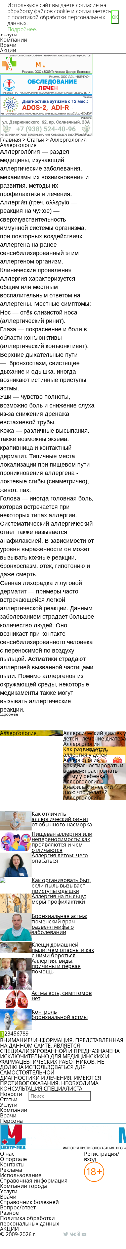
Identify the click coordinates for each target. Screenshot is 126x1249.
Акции (8, 50)
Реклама (11, 1169)
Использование (20, 1175)
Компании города (23, 1186)
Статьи (35, 139)
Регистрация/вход (101, 1156)
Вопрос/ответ (18, 1207)
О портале (13, 1159)
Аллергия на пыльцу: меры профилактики (59, 899)
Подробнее (21, 29)
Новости (11, 1094)
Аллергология (68, 139)
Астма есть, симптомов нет (62, 995)
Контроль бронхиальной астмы (60, 1014)
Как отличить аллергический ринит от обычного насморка (62, 819)
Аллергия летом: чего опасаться (60, 858)
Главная (10, 139)
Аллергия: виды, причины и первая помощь (56, 966)
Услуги (8, 1104)
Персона (11, 1120)
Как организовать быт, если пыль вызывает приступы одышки (61, 885)
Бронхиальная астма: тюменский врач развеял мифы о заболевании (59, 924)
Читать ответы (110, 163)
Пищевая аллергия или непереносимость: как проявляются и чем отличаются (62, 842)
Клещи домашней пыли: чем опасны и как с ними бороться (63, 950)
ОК (115, 17)
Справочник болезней (29, 1202)
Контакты (12, 1164)
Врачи (8, 45)
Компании (13, 39)
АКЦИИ (9, 1229)
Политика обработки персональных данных (29, 1220)
